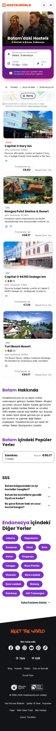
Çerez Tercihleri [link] (28, 717)
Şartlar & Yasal (33, 703)
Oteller (27, 668)
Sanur (9, 556)
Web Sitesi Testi (25, 710)
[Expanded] (6, 87)
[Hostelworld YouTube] (31, 648)
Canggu (10, 565)
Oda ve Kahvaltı (40, 668)
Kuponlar (47, 703)
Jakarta (10, 538)
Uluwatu (11, 574)
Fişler (12, 710)
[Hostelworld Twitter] (17, 648)
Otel (7, 208)
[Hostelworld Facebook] (10, 648)
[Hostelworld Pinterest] (38, 648)
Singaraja (28, 556)
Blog (10, 668)
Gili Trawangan (35, 593)
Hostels (18, 668)
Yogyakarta (31, 538)
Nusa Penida (31, 565)
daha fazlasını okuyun (37, 106)
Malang (34, 584)
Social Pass (27, 675)
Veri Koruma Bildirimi (14, 703)
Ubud (29, 547)
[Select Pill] (44, 5)
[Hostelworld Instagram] (24, 648)
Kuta (44, 547)
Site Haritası (40, 710)
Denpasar (11, 547)
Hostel (8, 142)
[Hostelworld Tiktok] (45, 648)
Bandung (11, 593)
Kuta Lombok (32, 574)
